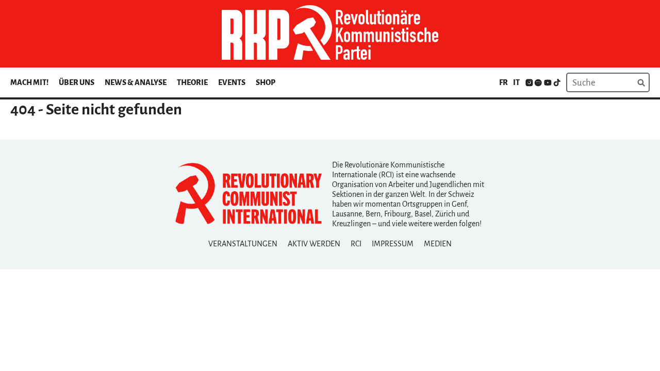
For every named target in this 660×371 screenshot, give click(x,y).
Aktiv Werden (314, 244)
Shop (265, 82)
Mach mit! (29, 82)
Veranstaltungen (242, 244)
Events (231, 82)
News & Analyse (136, 82)
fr (503, 82)
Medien (438, 244)
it (516, 82)
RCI (356, 244)
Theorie (192, 82)
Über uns (76, 82)
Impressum (393, 244)
